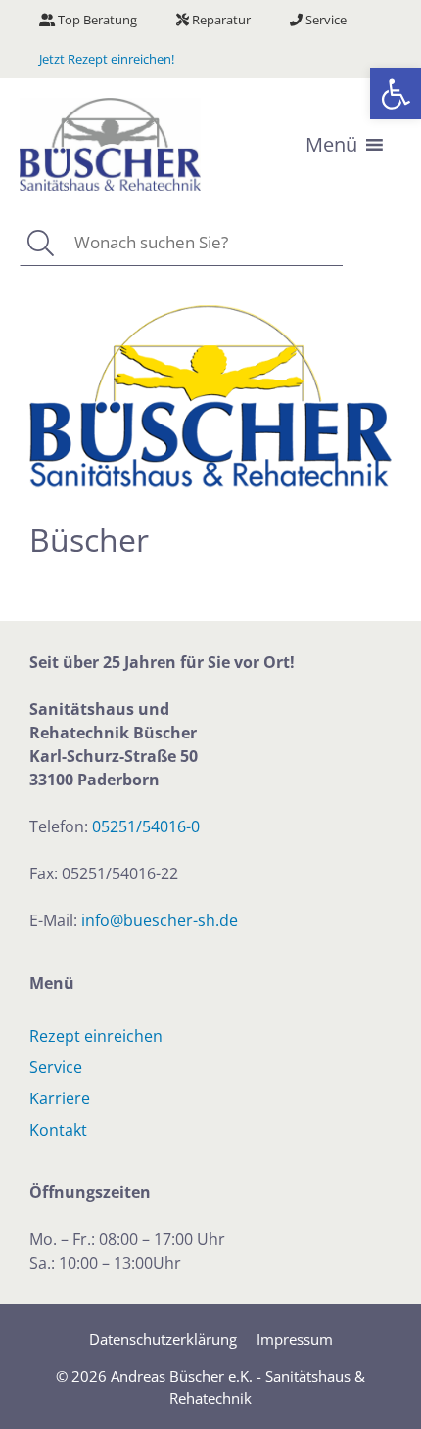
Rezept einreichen (96, 1036)
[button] (395, 93)
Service (325, 19)
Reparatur (220, 19)
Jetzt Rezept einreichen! (106, 58)
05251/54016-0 (146, 826)
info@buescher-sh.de (159, 920)
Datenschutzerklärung (163, 1339)
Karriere (59, 1098)
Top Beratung (96, 19)
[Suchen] (40, 243)
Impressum (295, 1339)
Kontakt (58, 1129)
